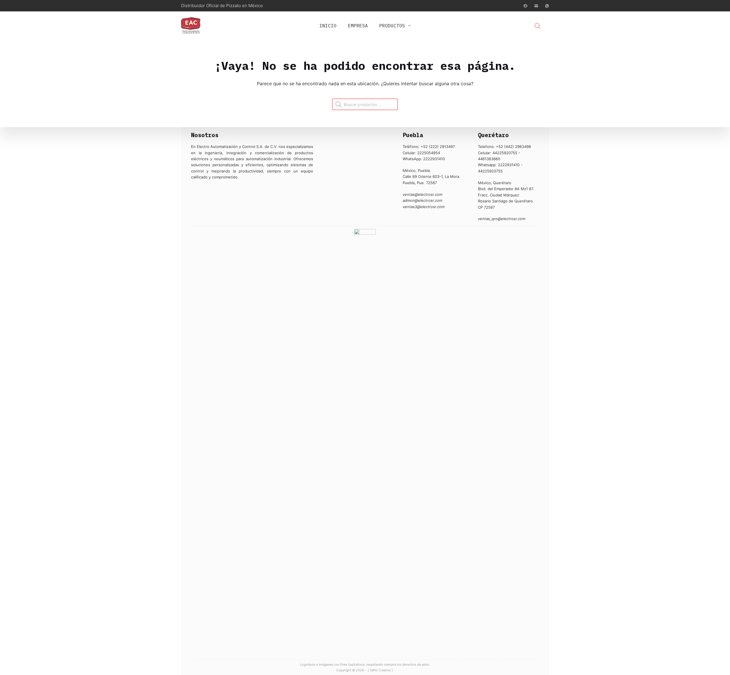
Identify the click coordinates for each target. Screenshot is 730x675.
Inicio (327, 26)
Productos (392, 26)
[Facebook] (525, 6)
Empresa (358, 26)
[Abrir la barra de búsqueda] (537, 26)
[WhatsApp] (547, 6)
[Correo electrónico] (536, 6)
